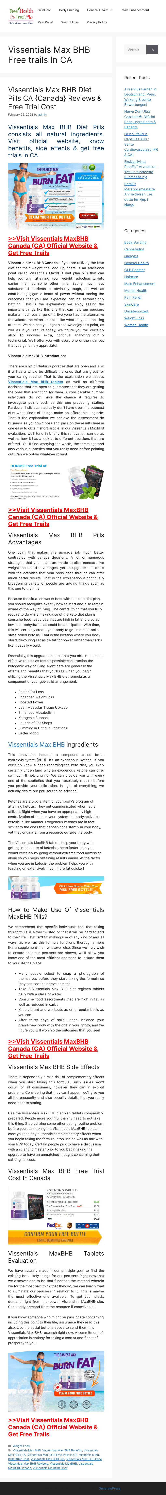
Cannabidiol (134, 249)
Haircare (131, 277)
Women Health (136, 325)
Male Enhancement (135, 10)
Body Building (69, 10)
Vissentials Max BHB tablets (35, 382)
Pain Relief (45, 22)
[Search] (152, 49)
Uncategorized (136, 311)
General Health (98, 10)
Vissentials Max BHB (36, 744)
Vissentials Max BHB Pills (48, 1459)
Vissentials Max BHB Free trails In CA (52, 1454)
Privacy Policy (97, 22)
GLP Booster (134, 270)
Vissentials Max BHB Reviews (28, 1463)
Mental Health (135, 291)
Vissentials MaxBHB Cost (50, 1468)
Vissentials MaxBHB (63, 1463)
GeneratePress (109, 1488)
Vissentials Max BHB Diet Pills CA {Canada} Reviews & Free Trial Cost (55, 98)
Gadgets (131, 256)
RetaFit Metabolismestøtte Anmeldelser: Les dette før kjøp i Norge (139, 194)
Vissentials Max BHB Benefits (62, 1450)
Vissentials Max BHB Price (84, 1459)
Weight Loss (70, 22)
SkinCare (44, 10)
